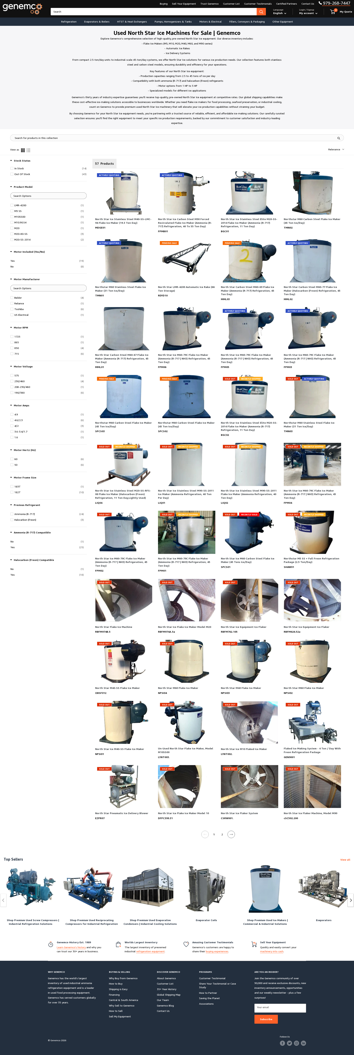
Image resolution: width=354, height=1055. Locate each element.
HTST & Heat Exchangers (132, 21)
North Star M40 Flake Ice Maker (241, 687)
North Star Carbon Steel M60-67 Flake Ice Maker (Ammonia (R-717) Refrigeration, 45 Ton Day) (121, 358)
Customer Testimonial (212, 978)
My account (307, 13)
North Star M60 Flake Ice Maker (178, 687)
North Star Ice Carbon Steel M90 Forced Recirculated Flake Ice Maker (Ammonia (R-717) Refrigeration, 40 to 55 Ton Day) (185, 222)
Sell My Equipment (120, 1016)
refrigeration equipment (150, 951)
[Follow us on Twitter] (289, 1043)
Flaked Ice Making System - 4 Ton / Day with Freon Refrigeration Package (312, 750)
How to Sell (116, 1010)
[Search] (261, 11)
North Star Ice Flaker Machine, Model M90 (310, 813)
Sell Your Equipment (184, 3)
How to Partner (208, 992)
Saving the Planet (209, 998)
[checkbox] (50, 168)
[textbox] (48, 195)
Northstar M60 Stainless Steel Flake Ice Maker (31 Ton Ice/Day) (120, 288)
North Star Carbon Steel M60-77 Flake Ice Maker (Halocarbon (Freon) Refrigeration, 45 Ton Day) (312, 290)
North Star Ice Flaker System (239, 813)
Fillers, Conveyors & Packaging (247, 21)
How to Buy (115, 983)
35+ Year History (166, 989)
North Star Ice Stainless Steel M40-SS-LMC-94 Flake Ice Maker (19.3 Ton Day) (123, 220)
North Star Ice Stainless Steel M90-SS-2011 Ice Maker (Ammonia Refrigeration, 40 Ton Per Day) (186, 494)
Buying (164, 3)
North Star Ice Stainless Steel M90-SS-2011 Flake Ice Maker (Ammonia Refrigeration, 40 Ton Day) (249, 494)
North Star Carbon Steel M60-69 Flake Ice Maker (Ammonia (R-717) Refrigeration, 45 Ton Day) (247, 290)
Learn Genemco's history (71, 947)
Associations (206, 1003)
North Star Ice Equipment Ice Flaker (243, 626)
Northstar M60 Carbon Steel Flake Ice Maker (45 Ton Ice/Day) (312, 220)
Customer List (231, 3)
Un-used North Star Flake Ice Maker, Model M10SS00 (185, 750)
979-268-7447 (336, 3)
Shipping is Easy (118, 989)
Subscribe (266, 1019)
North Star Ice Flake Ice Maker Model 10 (183, 813)
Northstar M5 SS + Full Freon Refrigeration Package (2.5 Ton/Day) (311, 560)
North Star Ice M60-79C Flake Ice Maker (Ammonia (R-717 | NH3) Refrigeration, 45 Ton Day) (184, 358)
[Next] (351, 900)
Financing (114, 994)
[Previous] (3, 900)
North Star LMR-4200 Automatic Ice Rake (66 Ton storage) (186, 288)
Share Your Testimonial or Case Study (217, 985)
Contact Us (307, 3)
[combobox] (154, 11)
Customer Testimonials (258, 3)
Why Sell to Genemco (121, 1005)
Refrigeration (69, 21)
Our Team (163, 1000)
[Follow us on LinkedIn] (303, 1043)
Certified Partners (286, 3)
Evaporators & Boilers (97, 21)
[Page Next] (231, 836)
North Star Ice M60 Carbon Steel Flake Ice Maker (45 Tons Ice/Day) (247, 560)
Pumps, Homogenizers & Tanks (173, 21)
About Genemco (166, 978)
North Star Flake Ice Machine (113, 626)
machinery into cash (271, 951)
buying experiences (217, 951)
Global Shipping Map (169, 994)
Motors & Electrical (210, 21)
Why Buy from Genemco (123, 978)
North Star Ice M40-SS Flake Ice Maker (119, 748)
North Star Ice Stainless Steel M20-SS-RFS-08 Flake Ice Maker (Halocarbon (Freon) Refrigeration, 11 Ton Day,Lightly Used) (123, 494)
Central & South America (123, 1000)
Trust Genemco (209, 3)
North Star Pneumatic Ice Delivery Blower (121, 813)
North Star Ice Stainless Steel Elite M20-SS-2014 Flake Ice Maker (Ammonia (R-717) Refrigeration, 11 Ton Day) (249, 222)
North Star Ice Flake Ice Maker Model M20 (184, 626)
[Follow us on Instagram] (296, 1043)
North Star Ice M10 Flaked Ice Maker (244, 748)
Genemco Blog (165, 1005)
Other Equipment (283, 21)
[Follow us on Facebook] (282, 1043)
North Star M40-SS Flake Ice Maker (117, 687)
